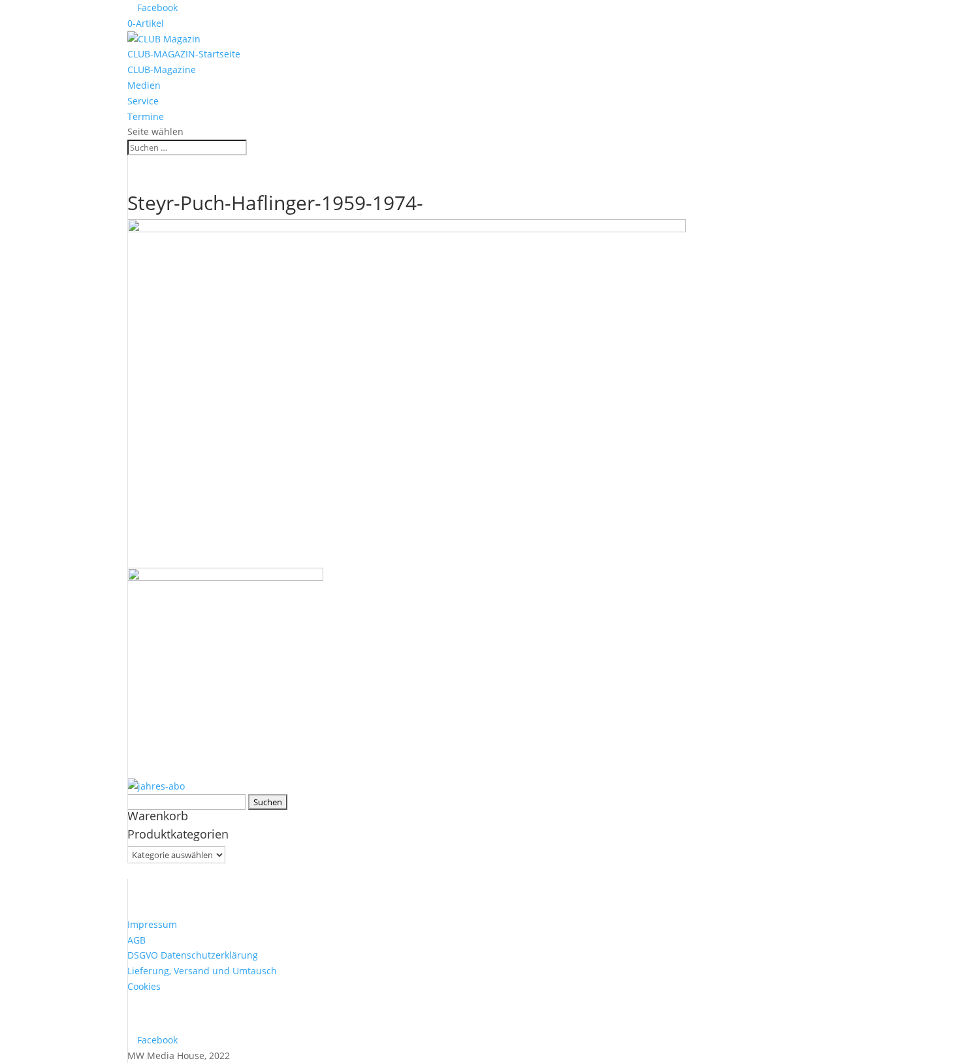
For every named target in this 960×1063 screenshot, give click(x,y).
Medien (144, 85)
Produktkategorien (178, 834)
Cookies (144, 986)
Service (143, 101)
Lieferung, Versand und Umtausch (202, 970)
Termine (145, 116)
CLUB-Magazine (161, 69)
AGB (136, 940)
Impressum (152, 924)
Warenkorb (157, 816)
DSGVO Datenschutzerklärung (192, 955)
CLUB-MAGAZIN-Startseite (183, 54)
